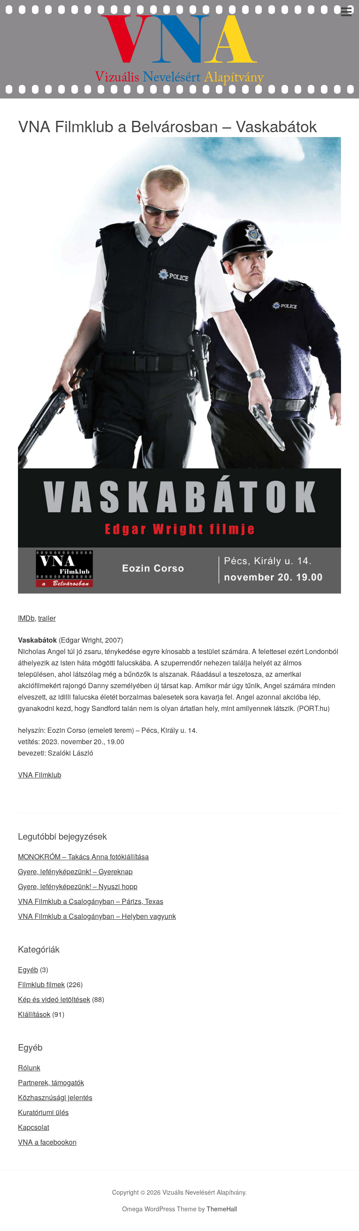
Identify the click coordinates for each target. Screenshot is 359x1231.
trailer (47, 618)
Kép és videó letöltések (54, 999)
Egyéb (28, 969)
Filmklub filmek (41, 984)
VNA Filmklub (39, 775)
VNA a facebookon (47, 1142)
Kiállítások (34, 1014)
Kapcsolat (33, 1127)
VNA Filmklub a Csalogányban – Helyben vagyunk (97, 916)
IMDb (26, 618)
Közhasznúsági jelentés (55, 1097)
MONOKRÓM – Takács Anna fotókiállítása (83, 856)
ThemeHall (222, 1208)
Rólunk (29, 1067)
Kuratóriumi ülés (43, 1112)
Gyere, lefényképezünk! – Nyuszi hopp (77, 886)
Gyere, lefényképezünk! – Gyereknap (75, 871)
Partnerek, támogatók (51, 1082)
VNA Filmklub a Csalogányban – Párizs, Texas (90, 901)
